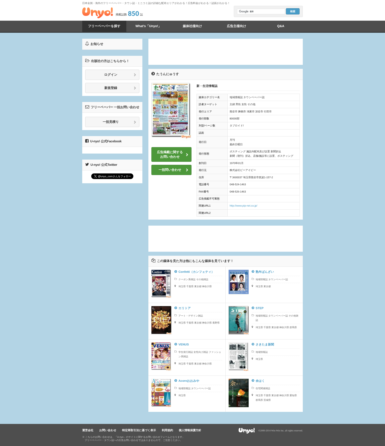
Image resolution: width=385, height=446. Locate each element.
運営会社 (87, 430)
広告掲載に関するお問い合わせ (170, 154)
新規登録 (110, 88)
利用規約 (167, 430)
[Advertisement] (226, 52)
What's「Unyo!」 (148, 26)
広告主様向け (236, 26)
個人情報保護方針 (190, 430)
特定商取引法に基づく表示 (139, 430)
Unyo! (97, 12)
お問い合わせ (107, 430)
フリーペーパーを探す (104, 26)
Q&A (280, 26)
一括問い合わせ (170, 170)
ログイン (111, 74)
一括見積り (111, 122)
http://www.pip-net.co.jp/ (243, 205)
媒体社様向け (192, 26)
